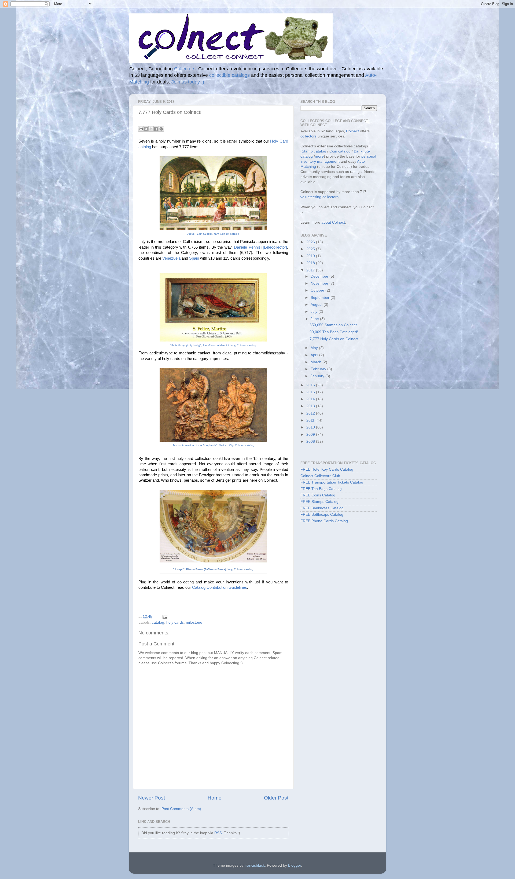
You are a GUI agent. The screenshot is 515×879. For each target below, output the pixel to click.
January (318, 376)
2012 (311, 413)
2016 (311, 385)
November (320, 283)
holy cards (175, 622)
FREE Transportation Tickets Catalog (331, 482)
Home (215, 798)
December (320, 276)
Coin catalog (340, 151)
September (320, 298)
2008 (311, 441)
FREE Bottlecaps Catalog (321, 515)
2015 (311, 392)
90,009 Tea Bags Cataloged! (334, 332)
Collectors (185, 68)
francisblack (255, 865)
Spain (194, 258)
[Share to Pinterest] (161, 129)
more (319, 156)
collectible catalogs (229, 75)
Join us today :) (187, 82)
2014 (311, 399)
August (317, 305)
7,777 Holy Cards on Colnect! (334, 339)
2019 (311, 256)
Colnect (352, 131)
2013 (311, 406)
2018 (311, 263)
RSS (218, 833)
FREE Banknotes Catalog (322, 508)
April (315, 355)
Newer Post (151, 798)
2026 (311, 242)
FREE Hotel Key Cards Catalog (326, 469)
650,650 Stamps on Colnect (333, 325)
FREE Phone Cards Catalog (324, 521)
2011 (310, 420)
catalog (158, 622)
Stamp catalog (314, 151)
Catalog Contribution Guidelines (219, 587)
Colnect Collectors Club (320, 476)
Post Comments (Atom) (181, 809)
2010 (311, 427)
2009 (311, 435)
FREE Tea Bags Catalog (321, 489)
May (315, 348)
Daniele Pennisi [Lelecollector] (260, 247)
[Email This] (141, 129)
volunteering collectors (319, 197)
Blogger (294, 865)
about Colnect (333, 222)
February (319, 369)
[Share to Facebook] (156, 129)
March (316, 362)
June (315, 319)
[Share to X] (151, 129)
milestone (194, 622)
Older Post (276, 798)
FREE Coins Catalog (317, 495)
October (318, 290)
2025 (311, 249)
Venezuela (171, 258)
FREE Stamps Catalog (319, 502)
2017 (311, 270)
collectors (308, 136)
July (314, 312)
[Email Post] (164, 617)
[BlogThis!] (146, 129)
